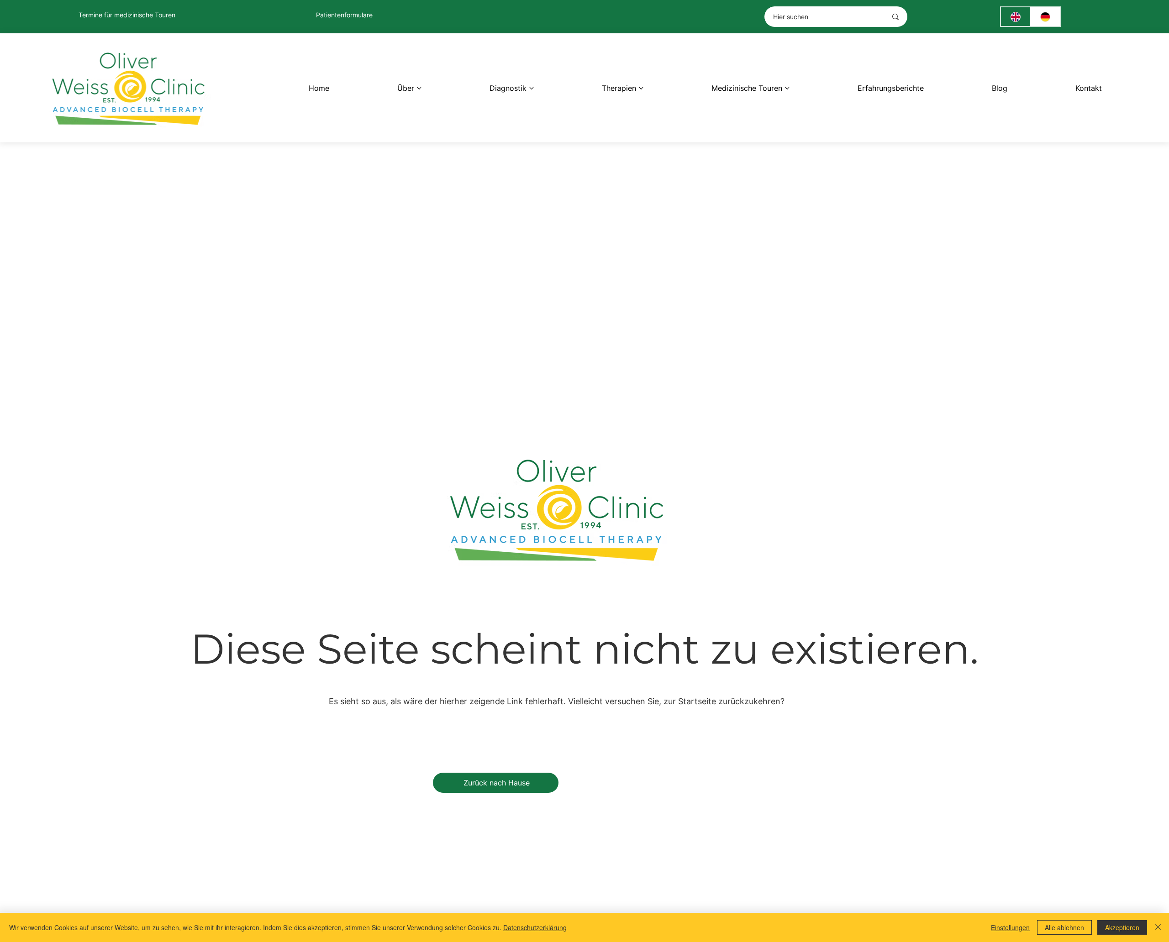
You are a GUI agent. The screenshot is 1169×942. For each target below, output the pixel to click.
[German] (1045, 16)
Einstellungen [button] (1010, 927)
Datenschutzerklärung (535, 927)
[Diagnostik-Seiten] (531, 88)
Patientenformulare (344, 15)
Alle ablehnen (1064, 927)
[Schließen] (1158, 927)
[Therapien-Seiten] (641, 88)
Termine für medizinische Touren (127, 15)
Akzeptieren (1122, 927)
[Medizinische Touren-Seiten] (787, 88)
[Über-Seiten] (419, 88)
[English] (1015, 16)
